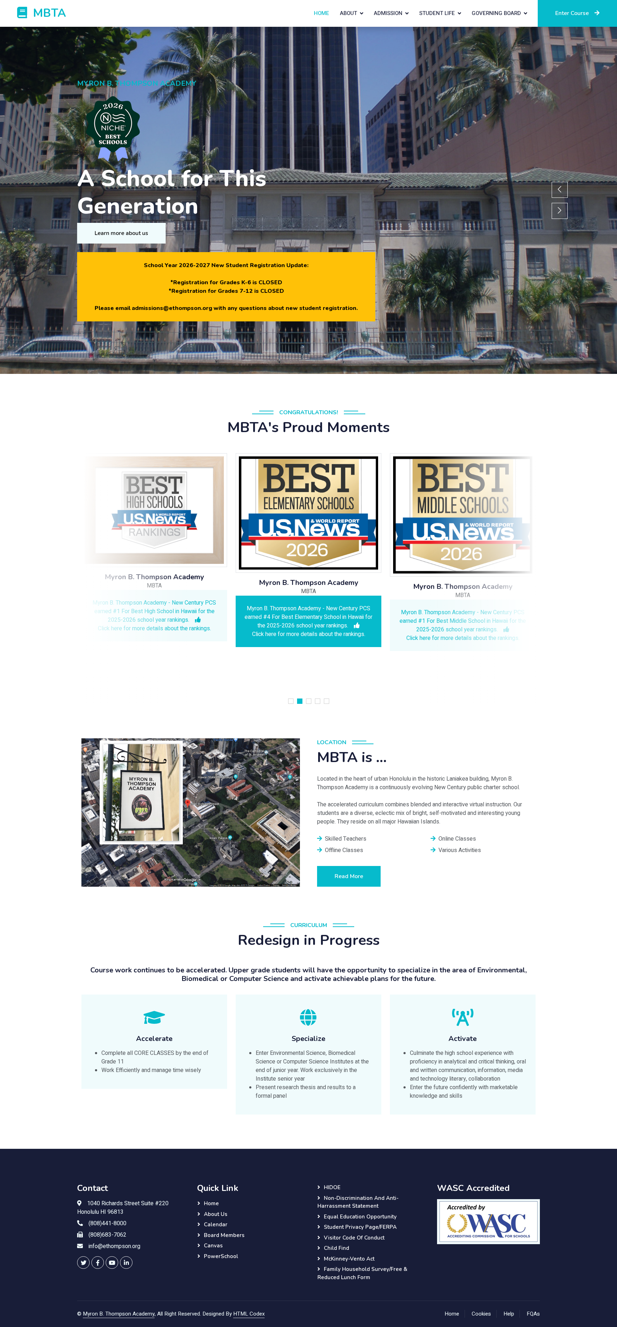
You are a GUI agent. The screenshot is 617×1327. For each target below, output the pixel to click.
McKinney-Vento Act (349, 1258)
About (348, 13)
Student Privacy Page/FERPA (360, 1227)
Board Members (224, 1235)
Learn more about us (121, 233)
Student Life (437, 13)
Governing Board (496, 13)
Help (508, 1314)
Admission (388, 13)
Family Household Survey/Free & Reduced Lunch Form (362, 1273)
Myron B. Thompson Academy (119, 1314)
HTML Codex (249, 1314)
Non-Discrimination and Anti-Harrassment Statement (357, 1202)
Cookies (481, 1314)
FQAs (533, 1314)
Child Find (336, 1248)
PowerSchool (221, 1256)
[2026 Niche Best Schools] (230, 129)
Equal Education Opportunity (360, 1216)
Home (321, 13)
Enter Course (572, 13)
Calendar (215, 1224)
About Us (215, 1214)
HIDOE (332, 1187)
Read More (349, 876)
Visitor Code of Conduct (354, 1237)
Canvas (213, 1245)
